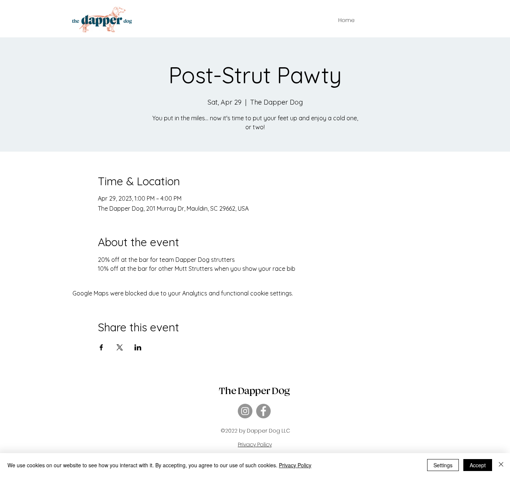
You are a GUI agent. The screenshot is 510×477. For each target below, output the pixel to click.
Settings (443, 465)
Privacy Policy (295, 465)
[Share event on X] (119, 347)
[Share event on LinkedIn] (138, 347)
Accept (478, 465)
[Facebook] (263, 411)
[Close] (501, 465)
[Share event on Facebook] (101, 347)
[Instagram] (245, 411)
